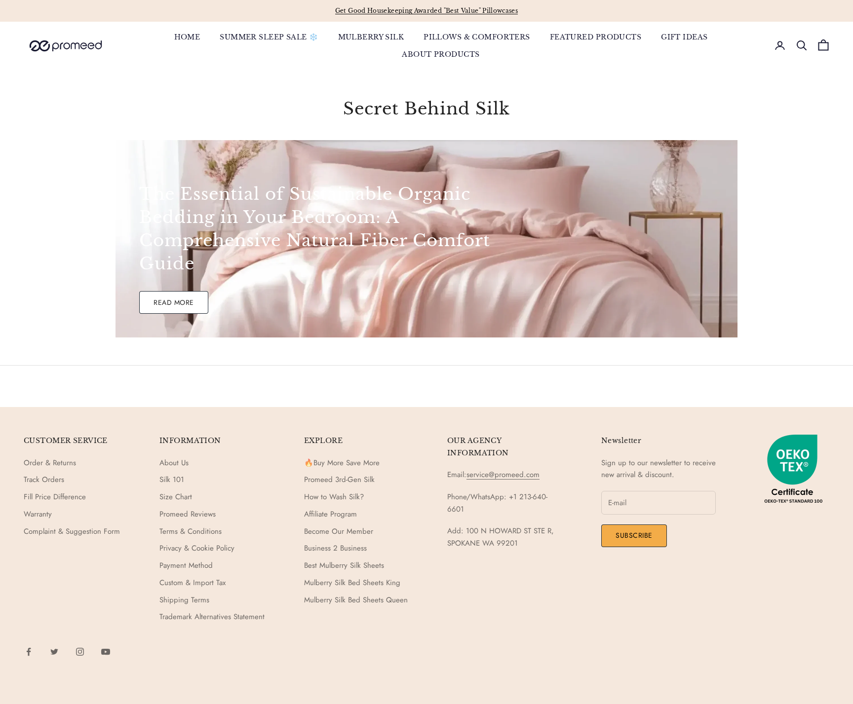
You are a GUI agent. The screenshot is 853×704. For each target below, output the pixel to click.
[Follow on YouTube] (106, 652)
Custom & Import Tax (192, 582)
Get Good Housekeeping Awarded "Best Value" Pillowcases (426, 10)
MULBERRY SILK (371, 37)
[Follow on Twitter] (54, 652)
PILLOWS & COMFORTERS (477, 37)
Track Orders (44, 479)
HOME (187, 37)
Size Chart (175, 496)
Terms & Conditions (190, 531)
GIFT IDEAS (684, 37)
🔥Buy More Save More (342, 462)
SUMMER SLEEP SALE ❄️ (269, 37)
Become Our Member (338, 531)
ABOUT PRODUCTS (440, 53)
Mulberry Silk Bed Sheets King (352, 582)
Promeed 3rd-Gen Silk (339, 479)
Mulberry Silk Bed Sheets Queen (356, 599)
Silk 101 (171, 479)
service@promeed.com (503, 474)
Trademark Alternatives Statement (212, 616)
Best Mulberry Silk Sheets (344, 565)
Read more (174, 302)
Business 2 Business (335, 548)
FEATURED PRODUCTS (595, 37)
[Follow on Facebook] (29, 652)
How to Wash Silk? (334, 496)
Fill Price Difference (55, 496)
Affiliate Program (330, 514)
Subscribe (634, 535)
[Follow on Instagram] (80, 652)
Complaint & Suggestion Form (72, 531)
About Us (174, 462)
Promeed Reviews (187, 514)
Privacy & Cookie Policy (196, 548)
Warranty (38, 514)
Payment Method (186, 565)
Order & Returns (50, 462)
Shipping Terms (184, 599)
